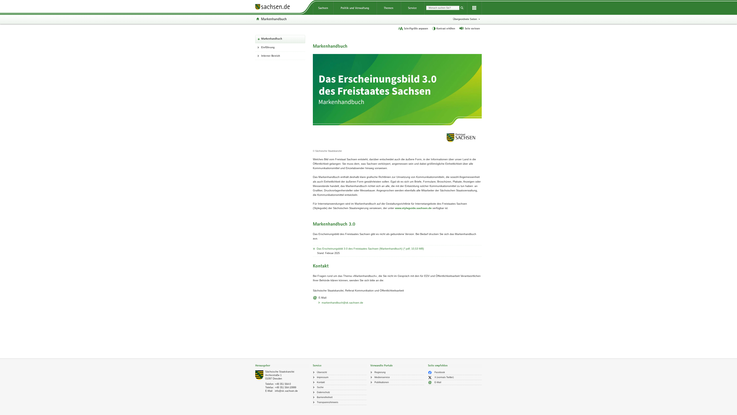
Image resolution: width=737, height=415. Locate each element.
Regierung (380, 372)
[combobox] (442, 8)
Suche (320, 387)
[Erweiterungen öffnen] (474, 8)
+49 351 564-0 (283, 384)
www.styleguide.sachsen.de (413, 208)
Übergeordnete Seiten (465, 19)
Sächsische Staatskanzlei (279, 371)
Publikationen (381, 382)
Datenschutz (323, 392)
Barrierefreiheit (324, 397)
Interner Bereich (270, 55)
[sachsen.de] (282, 7)
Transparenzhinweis (327, 402)
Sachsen (323, 8)
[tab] (282, 366)
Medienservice (382, 377)
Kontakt (321, 382)
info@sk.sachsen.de (286, 390)
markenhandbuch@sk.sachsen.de (342, 302)
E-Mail (438, 382)
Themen (388, 8)
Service (412, 8)
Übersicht (322, 372)
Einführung (268, 47)
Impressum (322, 377)
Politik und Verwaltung (355, 8)
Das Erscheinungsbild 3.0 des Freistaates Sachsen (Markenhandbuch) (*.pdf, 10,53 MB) (370, 248)
